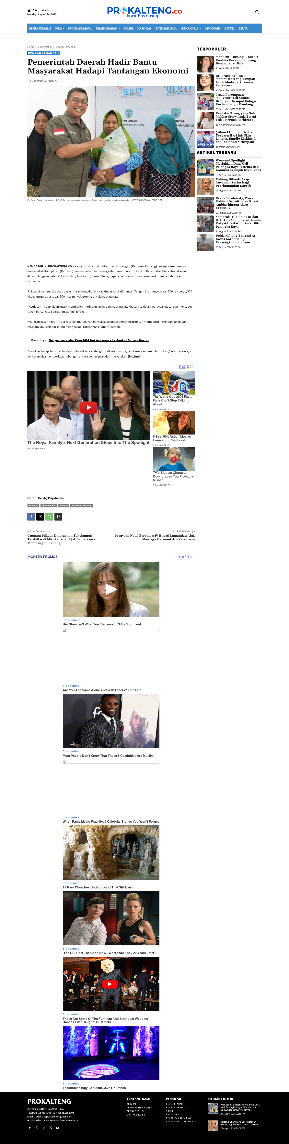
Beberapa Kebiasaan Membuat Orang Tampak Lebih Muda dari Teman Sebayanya (235, 81)
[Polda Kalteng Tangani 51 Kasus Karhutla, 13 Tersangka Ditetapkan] (205, 242)
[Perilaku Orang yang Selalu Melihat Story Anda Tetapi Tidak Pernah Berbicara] (205, 120)
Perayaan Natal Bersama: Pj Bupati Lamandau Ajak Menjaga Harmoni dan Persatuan (155, 537)
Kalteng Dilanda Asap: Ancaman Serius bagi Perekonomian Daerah (233, 183)
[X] (40, 517)
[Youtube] (57, 1127)
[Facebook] (31, 517)
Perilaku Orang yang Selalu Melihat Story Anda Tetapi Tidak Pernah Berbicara (237, 117)
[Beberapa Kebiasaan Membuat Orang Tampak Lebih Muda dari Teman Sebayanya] (205, 82)
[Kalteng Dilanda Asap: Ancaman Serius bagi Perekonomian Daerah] (205, 186)
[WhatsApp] (49, 517)
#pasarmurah (48, 505)
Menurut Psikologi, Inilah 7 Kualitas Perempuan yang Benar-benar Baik (237, 60)
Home (30, 47)
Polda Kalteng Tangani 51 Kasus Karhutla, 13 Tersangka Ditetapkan (235, 239)
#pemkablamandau (81, 505)
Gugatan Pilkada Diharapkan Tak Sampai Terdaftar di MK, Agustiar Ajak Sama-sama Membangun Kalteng (61, 539)
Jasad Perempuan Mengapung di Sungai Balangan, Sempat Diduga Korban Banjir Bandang (236, 99)
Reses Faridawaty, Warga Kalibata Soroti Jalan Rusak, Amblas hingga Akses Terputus (238, 203)
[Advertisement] (111, 233)
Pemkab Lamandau (65, 47)
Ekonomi (33, 505)
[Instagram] (36, 1127)
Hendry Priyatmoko (51, 498)
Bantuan (63, 505)
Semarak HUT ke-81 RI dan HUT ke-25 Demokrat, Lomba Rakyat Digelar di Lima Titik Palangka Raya (238, 222)
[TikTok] (43, 1127)
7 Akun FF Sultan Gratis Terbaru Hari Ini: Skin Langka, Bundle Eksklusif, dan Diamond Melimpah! (236, 137)
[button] (257, 11)
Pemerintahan (44, 47)
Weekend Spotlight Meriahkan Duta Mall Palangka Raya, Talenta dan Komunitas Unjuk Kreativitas (238, 165)
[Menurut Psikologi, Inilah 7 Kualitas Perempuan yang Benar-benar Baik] (205, 64)
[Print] (58, 517)
